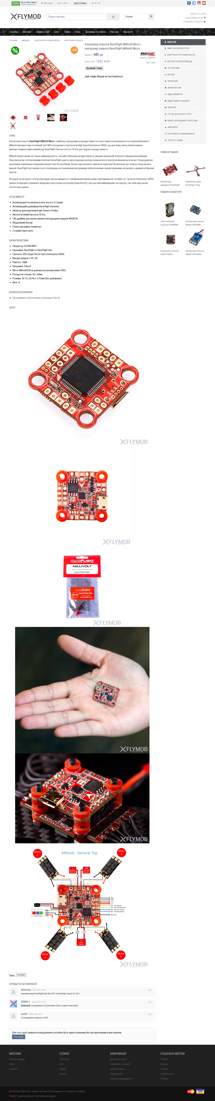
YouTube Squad (167, 1074)
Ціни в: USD (62, 3)
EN (99, 3)
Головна (14, 32)
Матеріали (172, 127)
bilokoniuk (26, 989)
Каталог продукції (17, 1059)
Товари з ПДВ (42, 32)
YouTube (164, 1069)
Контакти (128, 32)
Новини (63, 1069)
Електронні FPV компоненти (180, 55)
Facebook (164, 1079)
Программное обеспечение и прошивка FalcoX (36, 297)
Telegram (164, 1059)
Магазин (27, 32)
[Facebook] (189, 2)
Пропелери (172, 81)
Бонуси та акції (116, 1074)
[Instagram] (199, 2)
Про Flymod (64, 1059)
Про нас (115, 32)
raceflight (21, 975)
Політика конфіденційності (121, 1079)
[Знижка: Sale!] (15, 50)
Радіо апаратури (175, 94)
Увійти (15, 3)
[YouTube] (204, 2)
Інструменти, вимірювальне (181, 134)
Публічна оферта (117, 1069)
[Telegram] (194, 2)
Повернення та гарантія (120, 1064)
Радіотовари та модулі (178, 101)
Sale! (56, 32)
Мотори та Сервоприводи (179, 61)
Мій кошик (48, 3)
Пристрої (171, 107)
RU (96, 3)
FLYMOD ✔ (26, 1001)
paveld (24, 1014)
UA (93, 3)
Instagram (164, 1064)
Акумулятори (174, 88)
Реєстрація (18, 1037)
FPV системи (173, 68)
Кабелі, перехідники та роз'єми (182, 120)
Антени (171, 74)
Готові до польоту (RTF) (179, 114)
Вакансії (63, 1074)
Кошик (129, 16)
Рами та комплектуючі (178, 48)
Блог (78, 32)
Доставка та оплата (95, 32)
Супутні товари (175, 140)
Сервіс (67, 32)
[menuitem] (13, 32)
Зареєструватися (28, 4)
